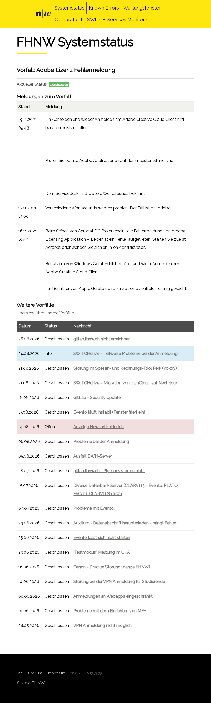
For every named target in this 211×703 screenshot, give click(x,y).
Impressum (56, 673)
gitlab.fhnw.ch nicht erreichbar (101, 338)
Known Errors (104, 8)
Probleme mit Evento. (94, 508)
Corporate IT (69, 19)
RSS (20, 673)
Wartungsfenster (142, 8)
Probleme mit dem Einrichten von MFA (109, 610)
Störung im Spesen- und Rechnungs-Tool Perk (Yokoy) (125, 368)
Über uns (35, 673)
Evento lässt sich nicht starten (101, 537)
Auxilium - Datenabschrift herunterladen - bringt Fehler (124, 523)
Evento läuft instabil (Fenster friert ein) (109, 412)
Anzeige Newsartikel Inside (98, 426)
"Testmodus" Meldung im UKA (101, 552)
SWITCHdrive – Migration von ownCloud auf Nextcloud (125, 382)
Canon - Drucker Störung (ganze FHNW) (111, 566)
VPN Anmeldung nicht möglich (102, 625)
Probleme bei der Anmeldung (101, 441)
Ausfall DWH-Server (92, 456)
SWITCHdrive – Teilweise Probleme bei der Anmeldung (125, 353)
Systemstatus (69, 8)
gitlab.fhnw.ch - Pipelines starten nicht (109, 470)
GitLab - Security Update (97, 397)
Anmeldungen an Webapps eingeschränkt (113, 596)
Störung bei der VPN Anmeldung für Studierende (119, 581)
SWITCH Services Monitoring (119, 19)
